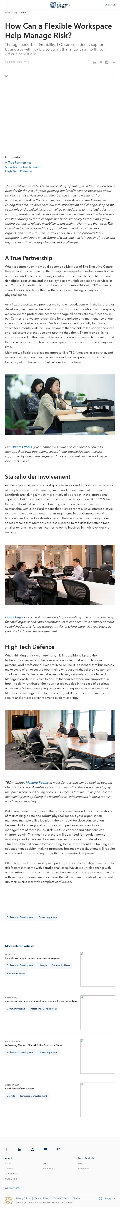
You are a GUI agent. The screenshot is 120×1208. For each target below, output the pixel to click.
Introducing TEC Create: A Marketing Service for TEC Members (41, 1001)
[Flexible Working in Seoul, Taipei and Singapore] (97, 969)
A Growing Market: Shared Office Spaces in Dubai (33, 1045)
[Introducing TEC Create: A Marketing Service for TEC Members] (97, 1012)
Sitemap (77, 1198)
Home (7, 12)
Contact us (110, 5)
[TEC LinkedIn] (20, 1149)
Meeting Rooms (37, 782)
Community (47, 1169)
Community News (61, 965)
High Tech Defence (18, 171)
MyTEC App (11, 1179)
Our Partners (11, 1174)
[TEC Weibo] (58, 1149)
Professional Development (20, 917)
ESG (44, 1163)
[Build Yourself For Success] (97, 1100)
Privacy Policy (23, 1198)
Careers (9, 1169)
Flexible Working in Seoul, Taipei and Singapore (32, 958)
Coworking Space (48, 917)
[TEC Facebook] (7, 1149)
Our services (12, 1188)
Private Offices (22, 447)
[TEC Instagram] (32, 1149)
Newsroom (83, 1169)
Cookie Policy (61, 1198)
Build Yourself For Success (19, 1088)
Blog (15, 12)
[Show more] (7, 5)
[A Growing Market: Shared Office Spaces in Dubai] (97, 1056)
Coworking (13, 617)
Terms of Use (41, 1198)
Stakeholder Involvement (23, 167)
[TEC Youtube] (45, 1149)
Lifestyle (43, 965)
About (8, 1163)
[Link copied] (113, 62)
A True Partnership (18, 163)
